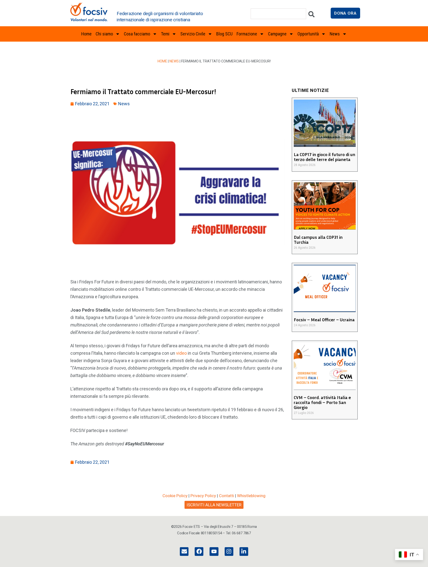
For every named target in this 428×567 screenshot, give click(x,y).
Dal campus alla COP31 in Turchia (318, 239)
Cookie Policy (174, 495)
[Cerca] (311, 15)
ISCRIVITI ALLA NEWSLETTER (214, 504)
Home (86, 33)
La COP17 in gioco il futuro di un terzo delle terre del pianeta (324, 157)
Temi (165, 33)
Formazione (247, 33)
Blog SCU (224, 33)
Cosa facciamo (137, 33)
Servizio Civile (192, 33)
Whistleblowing (251, 495)
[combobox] (278, 13)
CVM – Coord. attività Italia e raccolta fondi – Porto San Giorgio (322, 402)
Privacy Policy (203, 495)
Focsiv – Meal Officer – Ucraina (324, 319)
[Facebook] (199, 551)
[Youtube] (214, 551)
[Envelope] (184, 551)
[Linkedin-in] (244, 551)
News (174, 61)
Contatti (226, 495)
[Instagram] (229, 551)
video (181, 353)
